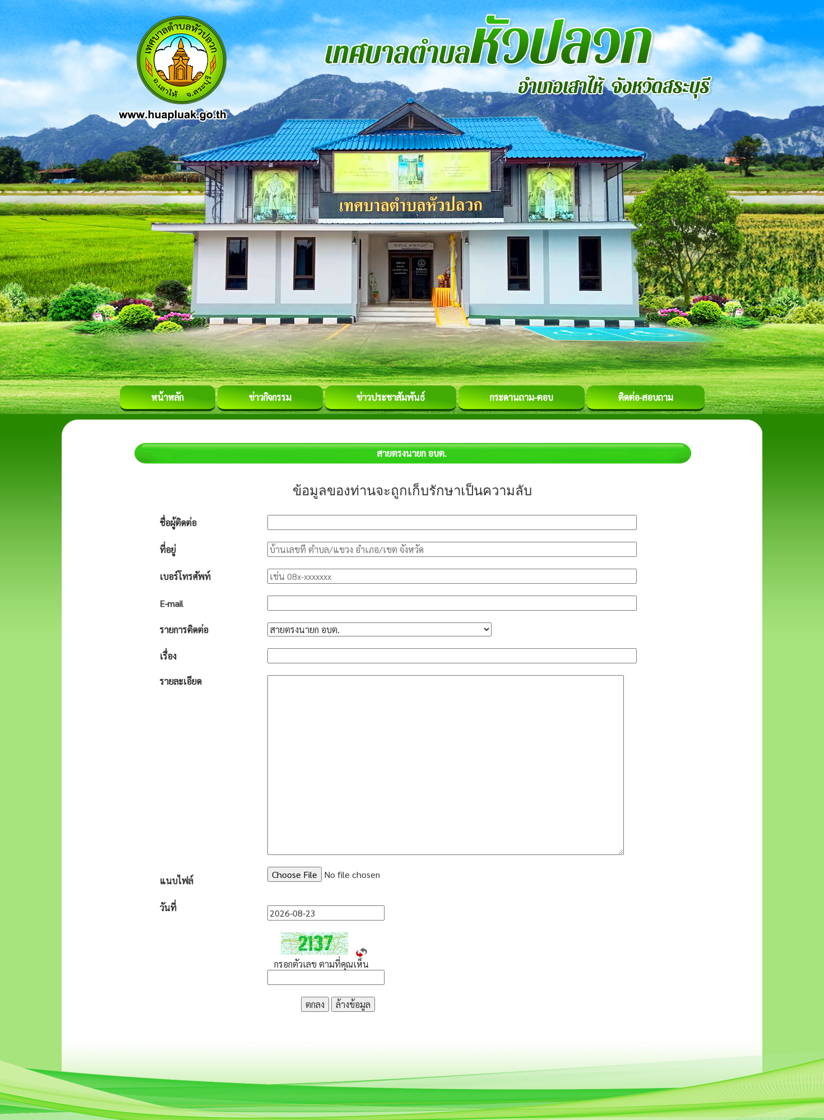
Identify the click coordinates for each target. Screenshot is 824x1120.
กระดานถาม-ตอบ (521, 397)
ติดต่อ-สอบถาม (645, 397)
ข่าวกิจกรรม (270, 397)
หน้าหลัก (167, 397)
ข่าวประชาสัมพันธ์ (391, 397)
